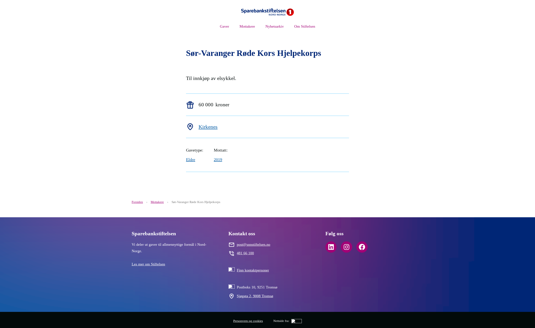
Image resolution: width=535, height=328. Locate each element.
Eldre (190, 159)
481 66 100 (245, 253)
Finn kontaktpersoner (253, 270)
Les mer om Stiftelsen (148, 264)
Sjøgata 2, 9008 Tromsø (255, 296)
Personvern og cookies (248, 321)
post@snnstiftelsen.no (253, 244)
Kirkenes (208, 127)
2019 (218, 159)
